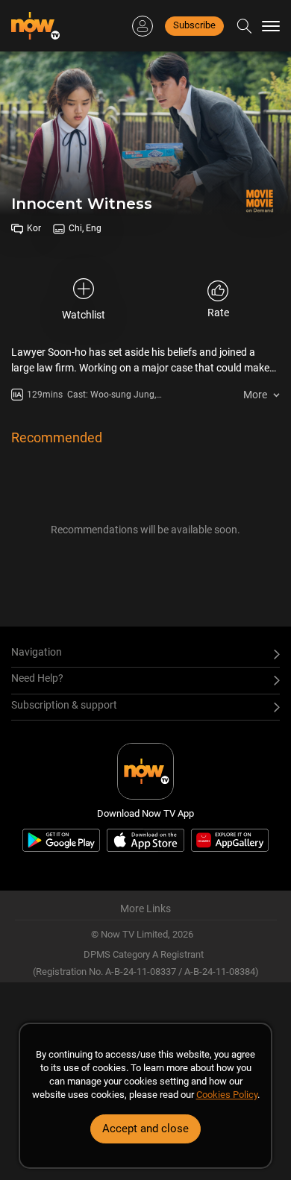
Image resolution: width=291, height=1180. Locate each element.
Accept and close (145, 1128)
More (255, 395)
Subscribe (194, 25)
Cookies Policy (226, 1094)
